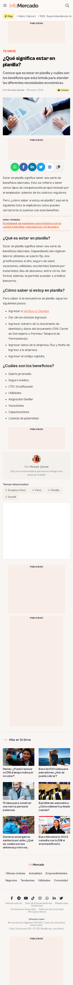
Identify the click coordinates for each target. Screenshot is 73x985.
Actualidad (35, 873)
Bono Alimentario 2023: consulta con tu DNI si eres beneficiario (53, 840)
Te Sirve (9, 51)
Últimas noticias (15, 873)
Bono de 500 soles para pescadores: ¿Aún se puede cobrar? (53, 772)
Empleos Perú (17, 490)
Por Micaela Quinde (13, 90)
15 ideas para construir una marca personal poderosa (17, 806)
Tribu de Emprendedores (38, 903)
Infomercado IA (13, 903)
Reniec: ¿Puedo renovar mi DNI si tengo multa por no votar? (18, 772)
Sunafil (12, 496)
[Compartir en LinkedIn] (32, 167)
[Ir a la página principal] (24, 6)
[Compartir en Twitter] (41, 167)
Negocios (11, 880)
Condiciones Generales (23, 909)
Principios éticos (37, 911)
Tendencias (28, 880)
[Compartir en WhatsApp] (15, 167)
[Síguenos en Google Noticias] (49, 167)
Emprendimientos (56, 873)
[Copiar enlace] (58, 167)
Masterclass (61, 903)
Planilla (55, 490)
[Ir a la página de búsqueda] (67, 5)
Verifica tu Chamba (36, 311)
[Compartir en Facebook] (23, 167)
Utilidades (44, 880)
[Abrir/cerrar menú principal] (5, 5)
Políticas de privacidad (51, 909)
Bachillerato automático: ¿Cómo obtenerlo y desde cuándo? (54, 806)
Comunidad (61, 880)
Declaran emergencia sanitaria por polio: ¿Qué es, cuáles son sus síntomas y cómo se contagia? (18, 842)
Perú (38, 490)
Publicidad (37, 905)
